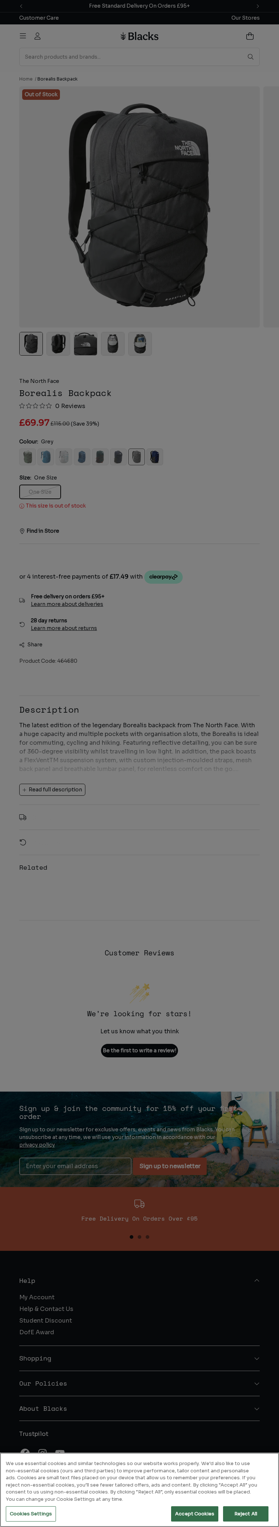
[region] (139, 1490)
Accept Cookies (194, 1514)
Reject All (245, 1514)
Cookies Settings (31, 1514)
